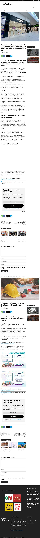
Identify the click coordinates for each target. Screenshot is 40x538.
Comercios (2, 235)
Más (33, 7)
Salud (12, 7)
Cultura (8, 7)
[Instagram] (30, 0)
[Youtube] (38, 0)
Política (26, 7)
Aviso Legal (13, 208)
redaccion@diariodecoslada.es (17, 530)
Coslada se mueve (8, 10)
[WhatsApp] (37, 0)
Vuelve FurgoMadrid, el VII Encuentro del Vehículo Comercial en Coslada (20, 223)
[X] (35, 0)
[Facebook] (28, 0)
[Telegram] (33, 0)
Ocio (5, 7)
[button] (38, 7)
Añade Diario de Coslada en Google (7, 179)
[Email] (9, 56)
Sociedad (30, 7)
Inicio (1, 10)
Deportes (15, 7)
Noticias (2, 7)
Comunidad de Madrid (21, 7)
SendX (24, 211)
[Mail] (31, 0)
